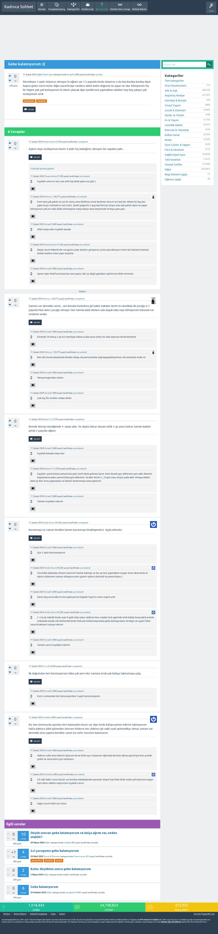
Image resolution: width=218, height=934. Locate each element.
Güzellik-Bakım (174, 125)
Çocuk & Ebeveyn (52, 856)
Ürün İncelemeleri (175, 85)
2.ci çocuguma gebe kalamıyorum (54, 851)
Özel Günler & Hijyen (177, 144)
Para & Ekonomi (174, 149)
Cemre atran (79, 856)
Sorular (42, 9)
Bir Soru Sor (102, 9)
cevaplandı (83, 142)
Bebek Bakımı (139, 9)
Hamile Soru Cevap (120, 9)
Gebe (53, 914)
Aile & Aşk (171, 90)
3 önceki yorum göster (42, 168)
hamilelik (49, 860)
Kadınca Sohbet (18, 6)
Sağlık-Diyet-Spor (45, 74)
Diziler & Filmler (174, 115)
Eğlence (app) (173, 179)
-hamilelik (41, 101)
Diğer (47, 842)
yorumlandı (85, 176)
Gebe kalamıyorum (44, 887)
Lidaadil (67, 842)
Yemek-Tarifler (173, 164)
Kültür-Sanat (172, 134)
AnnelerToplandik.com (204, 914)
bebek (62, 914)
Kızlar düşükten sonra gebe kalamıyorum (60, 869)
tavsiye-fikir (29, 101)
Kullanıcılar (88, 9)
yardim (59, 860)
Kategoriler (73, 9)
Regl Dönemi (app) (176, 174)
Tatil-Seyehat (173, 159)
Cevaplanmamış (56, 9)
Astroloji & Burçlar (176, 100)
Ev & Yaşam (172, 120)
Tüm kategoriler (174, 80)
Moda (168, 139)
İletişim (6, 914)
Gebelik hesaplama (38, 914)
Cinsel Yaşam (173, 105)
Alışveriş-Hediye (175, 95)
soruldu (99, 74)
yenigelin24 (71, 892)
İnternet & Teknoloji (177, 130)
